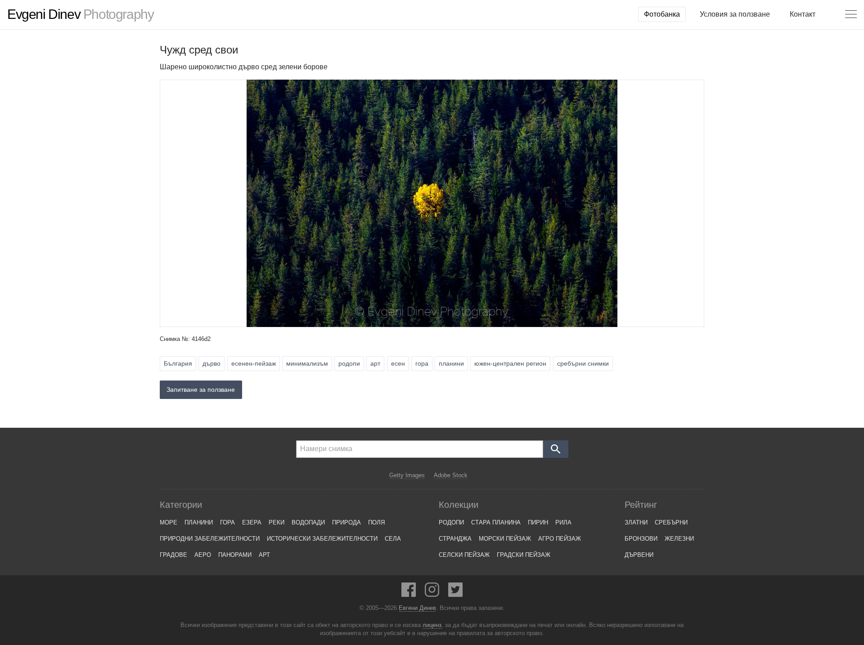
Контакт (802, 14)
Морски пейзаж (505, 538)
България (178, 363)
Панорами (235, 554)
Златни (636, 522)
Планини (198, 522)
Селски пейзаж (464, 554)
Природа (346, 522)
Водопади (308, 522)
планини (451, 363)
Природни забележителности (210, 538)
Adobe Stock (451, 475)
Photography (80, 14)
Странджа (455, 538)
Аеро (202, 554)
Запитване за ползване (200, 389)
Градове (173, 554)
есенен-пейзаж (253, 363)
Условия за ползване (735, 14)
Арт (264, 554)
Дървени (639, 554)
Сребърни (671, 522)
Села (393, 538)
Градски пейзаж (523, 554)
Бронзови (641, 538)
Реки (276, 522)
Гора (227, 522)
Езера (251, 522)
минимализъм (307, 363)
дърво (211, 363)
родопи (349, 363)
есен (398, 363)
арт (375, 363)
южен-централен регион (510, 363)
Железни (679, 538)
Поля (376, 522)
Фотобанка (662, 14)
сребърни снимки (583, 363)
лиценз (432, 625)
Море (168, 522)
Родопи (451, 522)
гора (421, 363)
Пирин (538, 522)
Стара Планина (496, 522)
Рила (563, 522)
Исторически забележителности (322, 538)
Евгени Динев (417, 608)
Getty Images (407, 475)
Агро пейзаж (559, 538)
